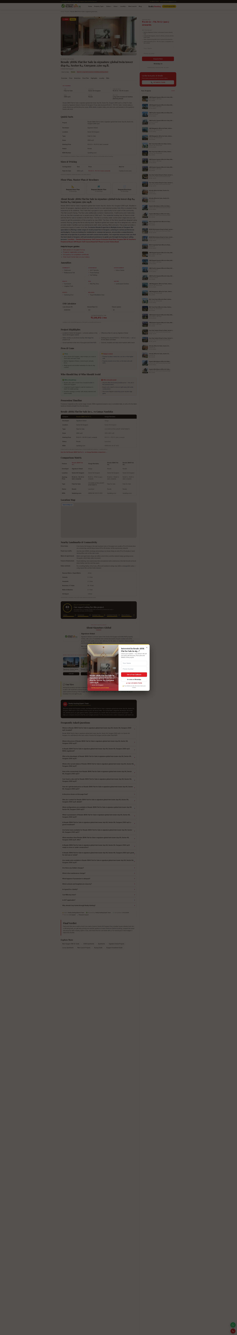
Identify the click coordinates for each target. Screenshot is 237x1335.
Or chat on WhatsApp (134, 679)
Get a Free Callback (134, 675)
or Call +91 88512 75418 (134, 683)
